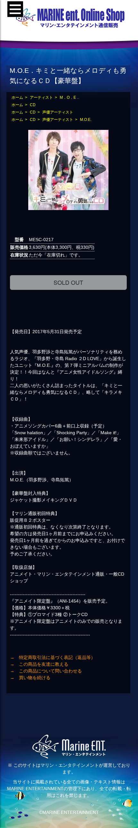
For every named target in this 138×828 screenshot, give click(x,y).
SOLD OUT (68, 282)
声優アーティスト (57, 112)
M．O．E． (70, 97)
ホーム (17, 97)
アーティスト (41, 97)
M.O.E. (85, 119)
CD (33, 105)
